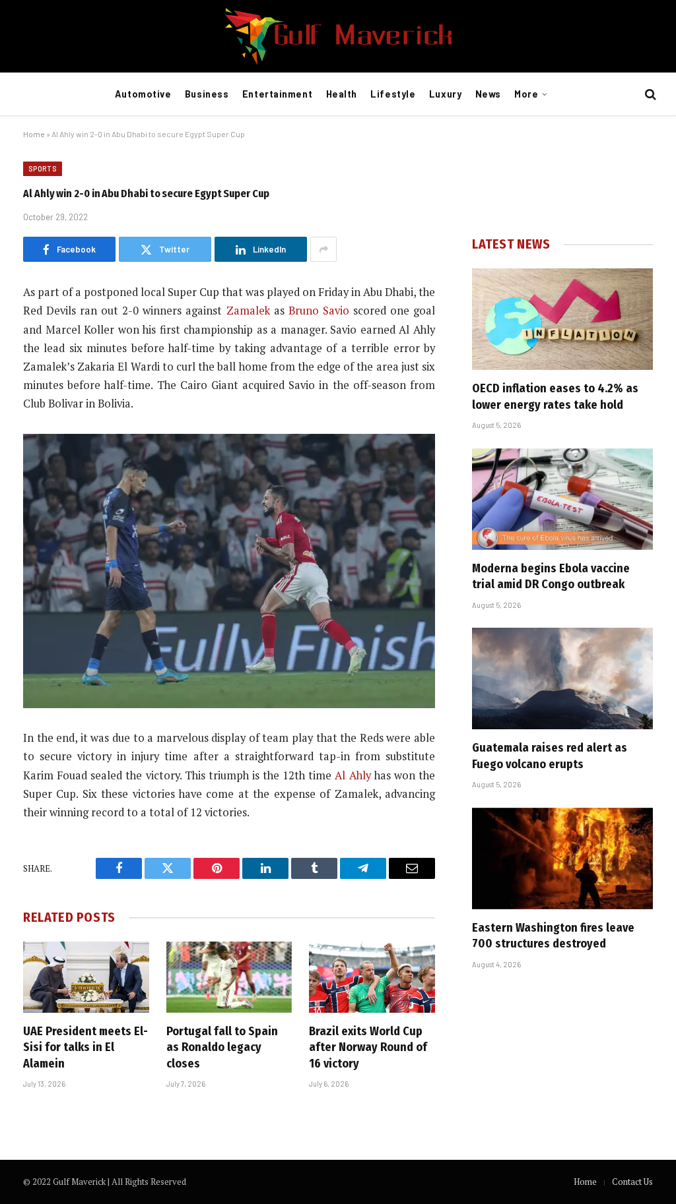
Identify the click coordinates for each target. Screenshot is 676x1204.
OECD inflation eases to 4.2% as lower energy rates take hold (555, 396)
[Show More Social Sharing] (323, 249)
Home (34, 133)
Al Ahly (352, 775)
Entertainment (277, 94)
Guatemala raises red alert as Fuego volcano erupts (549, 755)
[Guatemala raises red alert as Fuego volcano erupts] (562, 678)
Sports (42, 168)
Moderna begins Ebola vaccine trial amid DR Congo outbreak (551, 576)
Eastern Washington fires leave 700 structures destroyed (553, 935)
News (488, 94)
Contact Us (632, 1182)
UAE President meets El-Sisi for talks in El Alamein (85, 1047)
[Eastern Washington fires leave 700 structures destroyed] (562, 858)
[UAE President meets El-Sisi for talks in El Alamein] (86, 977)
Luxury (445, 94)
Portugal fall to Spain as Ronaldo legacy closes (222, 1047)
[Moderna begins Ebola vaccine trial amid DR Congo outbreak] (562, 499)
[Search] (649, 94)
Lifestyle (392, 94)
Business (207, 94)
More (526, 94)
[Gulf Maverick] (338, 36)
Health (341, 94)
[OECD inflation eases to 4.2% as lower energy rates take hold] (562, 319)
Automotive (143, 94)
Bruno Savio (318, 310)
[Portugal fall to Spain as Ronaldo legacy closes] (229, 977)
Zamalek (248, 310)
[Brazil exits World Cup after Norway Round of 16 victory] (372, 977)
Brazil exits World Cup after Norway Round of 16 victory (368, 1047)
